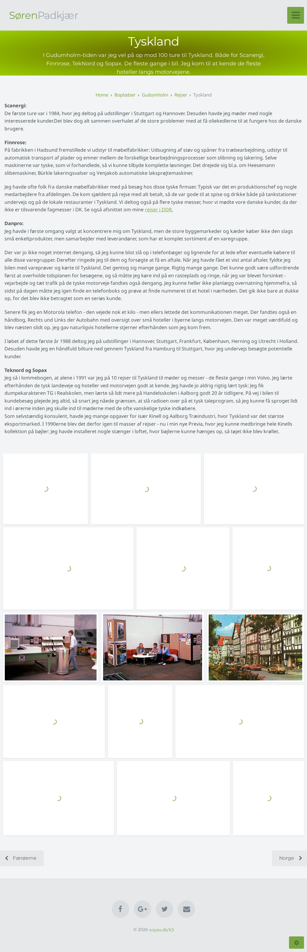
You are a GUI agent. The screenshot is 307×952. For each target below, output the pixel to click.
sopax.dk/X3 (161, 929)
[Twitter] (164, 909)
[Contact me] (186, 909)
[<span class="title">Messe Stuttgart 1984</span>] (146, 489)
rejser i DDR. (159, 209)
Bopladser (125, 95)
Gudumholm (155, 95)
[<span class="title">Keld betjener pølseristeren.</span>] (268, 798)
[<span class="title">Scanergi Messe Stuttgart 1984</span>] (182, 568)
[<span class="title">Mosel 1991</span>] (239, 721)
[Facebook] (120, 909)
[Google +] (142, 909)
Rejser (180, 95)
